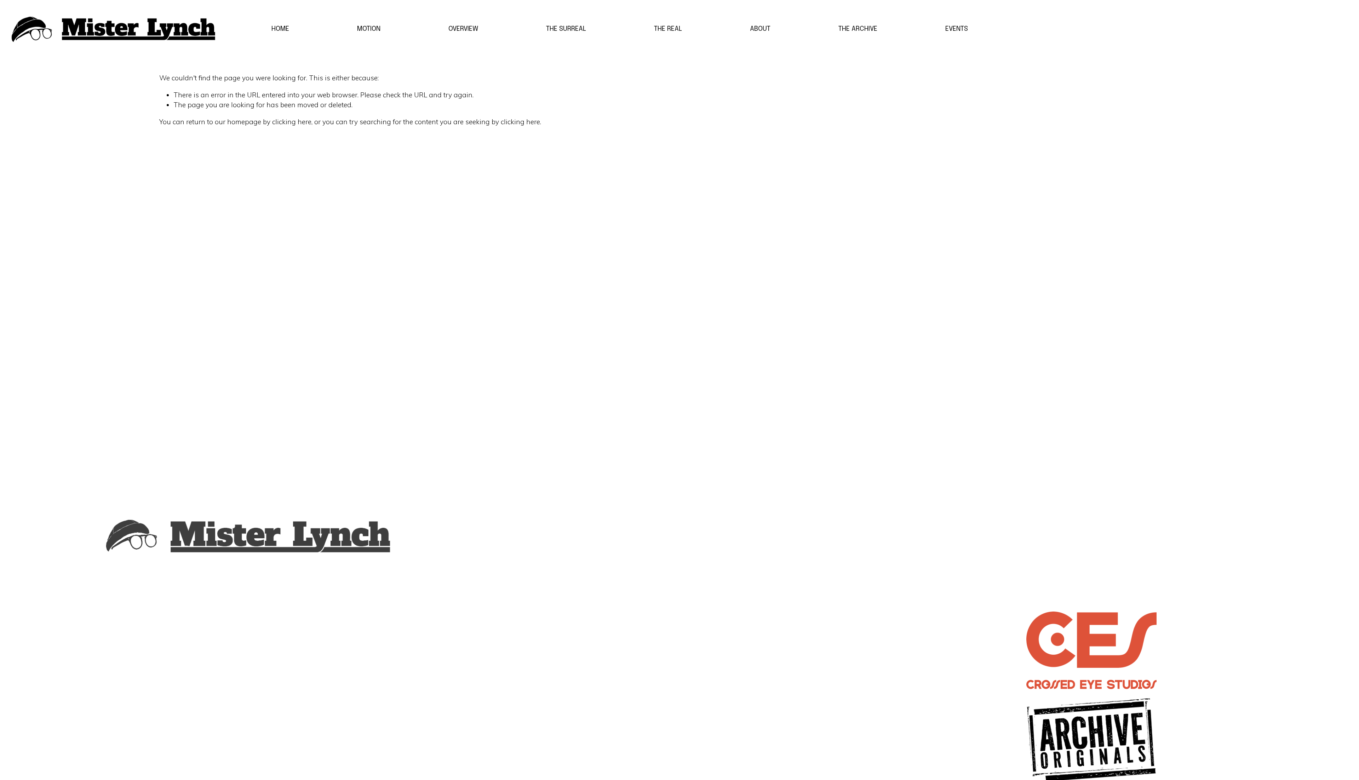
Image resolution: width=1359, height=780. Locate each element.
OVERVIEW (463, 28)
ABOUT (760, 28)
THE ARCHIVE (857, 28)
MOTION (368, 28)
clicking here (291, 121)
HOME (280, 28)
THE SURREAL (566, 28)
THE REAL (668, 28)
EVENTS (956, 28)
